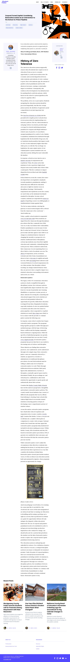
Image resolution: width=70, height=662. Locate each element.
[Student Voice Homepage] (4, 2)
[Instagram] (57, 658)
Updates (37, 648)
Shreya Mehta (33, 628)
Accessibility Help (7, 659)
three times (36, 313)
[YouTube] (62, 658)
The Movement (8, 643)
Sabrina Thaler (56, 628)
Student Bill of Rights (40, 646)
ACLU (36, 163)
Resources (38, 643)
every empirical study (27, 339)
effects (23, 253)
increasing (33, 260)
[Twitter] (59, 658)
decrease (33, 258)
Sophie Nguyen (12, 628)
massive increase (26, 160)
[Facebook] (54, 658)
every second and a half (28, 218)
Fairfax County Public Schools (38, 385)
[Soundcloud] (65, 658)
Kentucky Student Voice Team (11, 646)
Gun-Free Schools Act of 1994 (32, 115)
